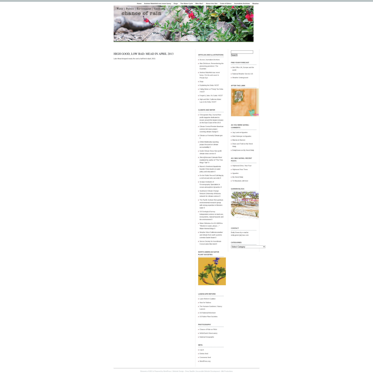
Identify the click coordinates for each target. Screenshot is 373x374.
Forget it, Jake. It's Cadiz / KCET (211, 95)
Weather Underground (240, 77)
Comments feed (205, 357)
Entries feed (204, 353)
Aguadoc (244, 132)
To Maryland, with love (240, 181)
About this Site (211, 3)
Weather (255, 3)
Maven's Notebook (206, 166)
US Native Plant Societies (209, 316)
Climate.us (203, 135)
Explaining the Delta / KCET (209, 85)
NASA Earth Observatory (208, 333)
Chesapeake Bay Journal (209, 115)
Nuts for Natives (205, 302)
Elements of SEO (146, 371)
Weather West (205, 232)
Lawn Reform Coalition (207, 299)
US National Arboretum (208, 313)
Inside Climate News (207, 151)
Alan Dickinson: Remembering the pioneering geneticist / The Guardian (212, 66)
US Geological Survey (207, 211)
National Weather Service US (242, 74)
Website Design (178, 371)
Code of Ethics (225, 3)
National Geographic (207, 337)
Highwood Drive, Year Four (241, 166)
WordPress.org (205, 361)
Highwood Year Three (240, 169)
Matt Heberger (237, 136)
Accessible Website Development (208, 371)
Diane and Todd (237, 144)
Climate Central (205, 126)
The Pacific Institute (206, 200)
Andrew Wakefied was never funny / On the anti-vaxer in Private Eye (210, 75)
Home (139, 3)
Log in (202, 350)
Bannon (242, 140)
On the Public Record (207, 175)
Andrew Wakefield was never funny (157, 3)
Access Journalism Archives (210, 60)
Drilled (202, 142)
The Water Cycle (186, 3)
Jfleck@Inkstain (205, 157)
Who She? (199, 3)
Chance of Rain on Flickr (208, 329)
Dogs (176, 3)
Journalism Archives (242, 3)
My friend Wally (248, 150)
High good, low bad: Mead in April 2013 (144, 54)
